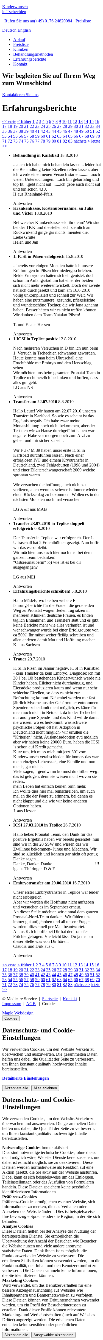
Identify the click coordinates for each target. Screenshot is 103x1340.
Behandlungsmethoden (33, 54)
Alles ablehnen (45, 1088)
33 (92, 126)
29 (70, 126)
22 (32, 126)
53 (4, 136)
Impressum (11, 1003)
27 (59, 126)
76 (32, 141)
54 (10, 136)
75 (26, 141)
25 (48, 126)
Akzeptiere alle (16, 1088)
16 (97, 121)
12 (75, 121)
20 (21, 126)
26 (54, 126)
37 (15, 131)
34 (98, 126)
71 (4, 141)
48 (76, 131)
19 (15, 126)
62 (54, 136)
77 (37, 141)
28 (65, 126)
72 (10, 141)
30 (76, 126)
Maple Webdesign (18, 1013)
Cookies (10, 1018)
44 (54, 131)
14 (86, 121)
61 (48, 136)
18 (10, 126)
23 (37, 126)
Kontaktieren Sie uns (20, 94)
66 (76, 136)
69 (92, 136)
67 (81, 136)
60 (43, 136)
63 (59, 136)
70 (98, 136)
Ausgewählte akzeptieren (53, 1335)
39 (26, 131)
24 (43, 126)
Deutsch (10, 30)
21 (26, 126)
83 (70, 141)
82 (65, 141)
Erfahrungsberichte (29, 59)
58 (32, 136)
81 (59, 141)
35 (4, 131)
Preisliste (83, 21)
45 (59, 131)
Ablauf (19, 39)
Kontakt (20, 64)
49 (81, 131)
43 (48, 131)
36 (10, 131)
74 (21, 141)
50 (87, 131)
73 (15, 141)
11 (70, 121)
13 (80, 121)
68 (87, 136)
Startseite (50, 998)
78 (43, 141)
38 (21, 131)
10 (64, 121)
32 (87, 126)
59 (37, 136)
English (24, 30)
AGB (31, 1003)
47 (70, 131)
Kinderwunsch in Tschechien (15, 9)
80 (54, 141)
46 (65, 131)
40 (32, 131)
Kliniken (20, 49)
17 (4, 126)
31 (81, 126)
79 (48, 141)
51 (92, 131)
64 (65, 136)
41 (37, 131)
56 (21, 136)
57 (26, 136)
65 (70, 136)
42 (43, 131)
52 (98, 131)
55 (15, 136)
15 (91, 121)
